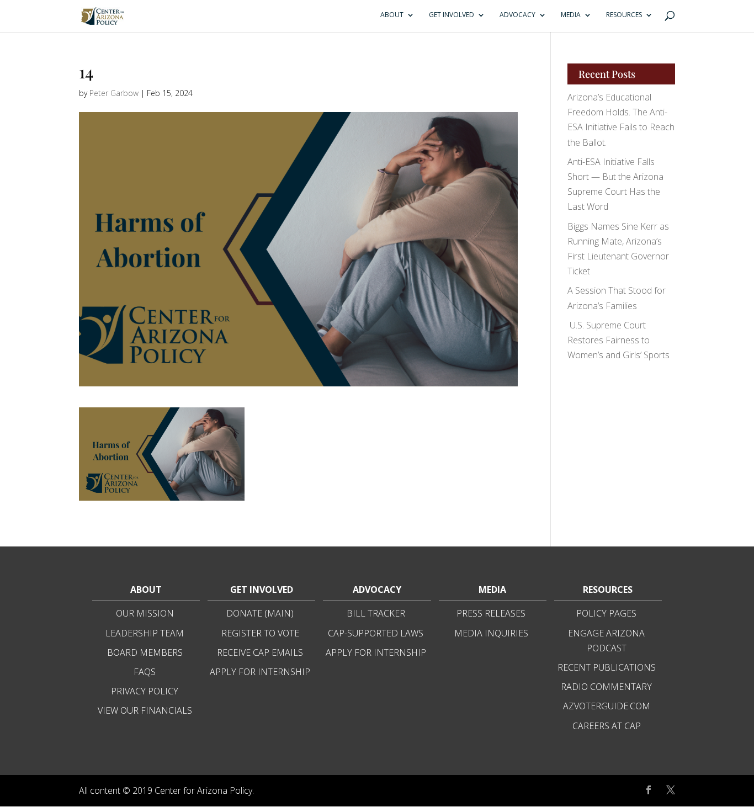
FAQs (145, 672)
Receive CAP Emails (260, 652)
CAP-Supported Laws (375, 633)
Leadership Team (144, 633)
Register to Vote (260, 633)
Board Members (145, 652)
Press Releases (490, 613)
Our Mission (145, 613)
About (391, 15)
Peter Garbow (114, 93)
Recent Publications (606, 667)
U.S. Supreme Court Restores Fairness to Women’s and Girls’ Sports (618, 340)
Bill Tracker (376, 613)
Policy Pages (606, 613)
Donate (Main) (260, 613)
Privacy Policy (144, 691)
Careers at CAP (606, 726)
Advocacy (517, 15)
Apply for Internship (260, 672)
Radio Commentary (606, 687)
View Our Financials (145, 710)
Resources (624, 15)
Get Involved (451, 15)
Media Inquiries (491, 633)
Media (571, 15)
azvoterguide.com (606, 706)
